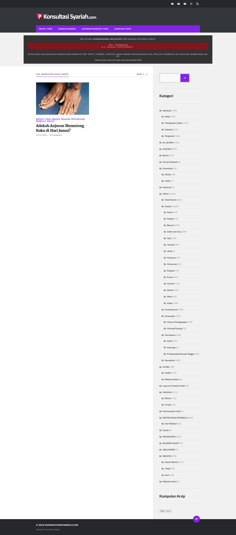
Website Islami (170, 481)
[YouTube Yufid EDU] (178, 3)
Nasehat (169, 129)
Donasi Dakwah (67, 29)
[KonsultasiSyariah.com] (118, 16)
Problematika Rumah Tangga (180, 354)
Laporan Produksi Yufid (95, 29)
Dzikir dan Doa (174, 231)
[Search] (197, 3)
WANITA (167, 456)
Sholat (51, 121)
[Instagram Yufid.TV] (191, 3)
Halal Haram (171, 199)
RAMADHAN (169, 436)
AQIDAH (167, 149)
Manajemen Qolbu (173, 123)
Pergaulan (169, 136)
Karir (167, 475)
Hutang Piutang (174, 328)
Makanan (171, 257)
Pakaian (65, 119)
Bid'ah (168, 398)
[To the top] (196, 519)
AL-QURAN (168, 142)
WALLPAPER (169, 449)
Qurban (170, 283)
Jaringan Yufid (122, 29)
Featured (167, 187)
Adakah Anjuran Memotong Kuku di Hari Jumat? (60, 128)
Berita (165, 155)
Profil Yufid (45, 29)
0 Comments (56, 135)
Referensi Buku (172, 379)
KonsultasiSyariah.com (61, 525)
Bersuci (40, 119)
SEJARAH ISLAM (171, 443)
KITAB (166, 367)
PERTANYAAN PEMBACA (175, 417)
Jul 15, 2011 (41, 135)
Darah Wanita (171, 462)
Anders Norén (53, 530)
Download (167, 168)
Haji (169, 238)
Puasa (170, 277)
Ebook (168, 174)
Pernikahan (170, 335)
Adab (167, 116)
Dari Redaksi (171, 423)
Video (167, 180)
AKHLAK (167, 110)
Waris (169, 296)
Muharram (172, 264)
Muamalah (170, 316)
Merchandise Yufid (171, 411)
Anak (169, 341)
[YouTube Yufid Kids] (184, 3)
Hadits (168, 372)
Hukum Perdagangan (177, 322)
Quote (166, 430)
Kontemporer (171, 309)
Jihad (169, 251)
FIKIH (48, 119)
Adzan (170, 212)
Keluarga (171, 347)
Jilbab (167, 468)
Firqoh (168, 404)
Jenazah (171, 244)
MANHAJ (167, 392)
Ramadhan (170, 360)
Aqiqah (170, 218)
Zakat (169, 303)
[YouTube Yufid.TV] (172, 3)
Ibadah (56, 119)
